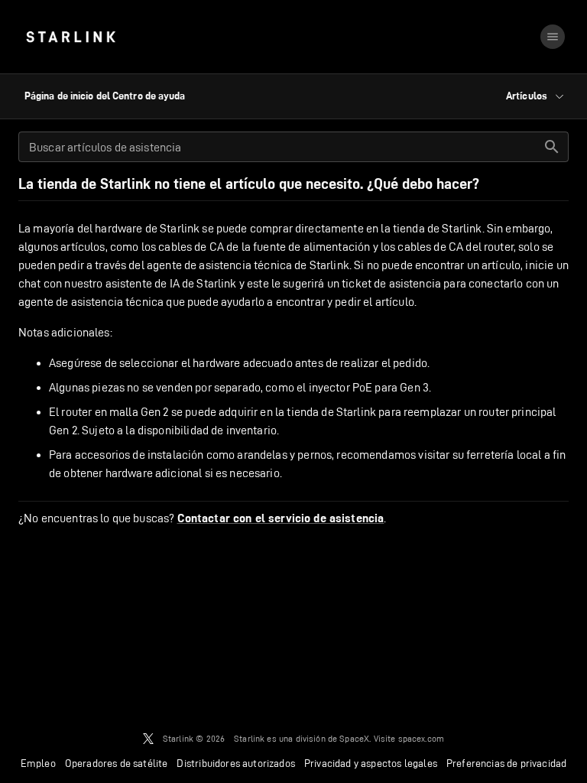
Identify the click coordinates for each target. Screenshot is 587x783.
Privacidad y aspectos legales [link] (370, 763)
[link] (70, 36)
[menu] (552, 36)
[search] (552, 147)
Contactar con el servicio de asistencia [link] (280, 518)
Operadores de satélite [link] (116, 763)
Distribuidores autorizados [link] (235, 763)
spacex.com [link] (421, 738)
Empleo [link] (38, 763)
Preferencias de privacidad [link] (506, 763)
